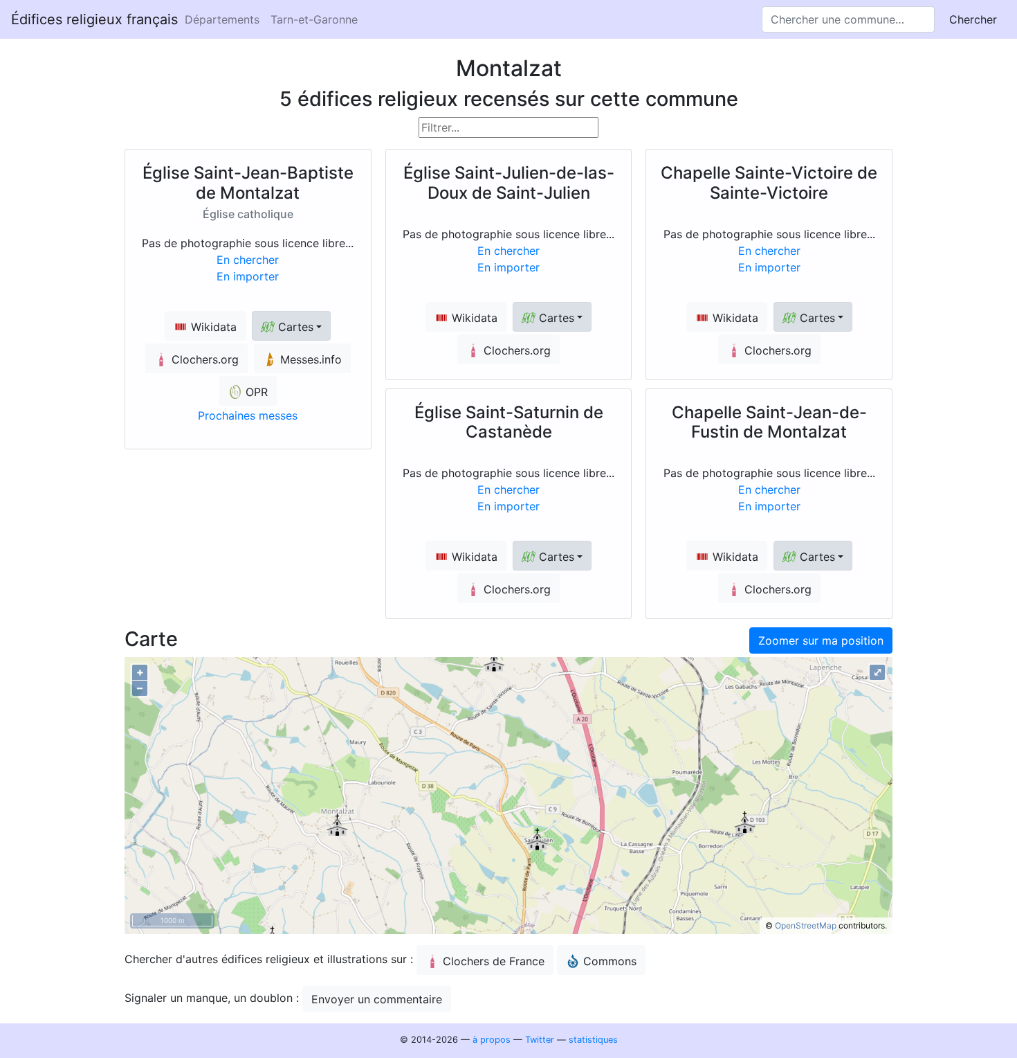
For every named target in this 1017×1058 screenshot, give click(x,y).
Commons (609, 961)
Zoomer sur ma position (820, 640)
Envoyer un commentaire (376, 999)
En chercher (248, 260)
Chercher (973, 19)
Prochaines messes (247, 415)
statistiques (593, 1039)
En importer (248, 276)
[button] (291, 326)
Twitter (539, 1039)
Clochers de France (493, 961)
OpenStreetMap (805, 925)
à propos (492, 1039)
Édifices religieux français (94, 19)
